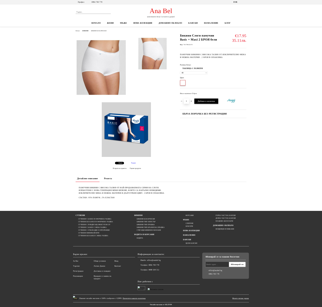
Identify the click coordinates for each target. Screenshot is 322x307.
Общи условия (100, 261)
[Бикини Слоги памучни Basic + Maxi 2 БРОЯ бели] (101, 67)
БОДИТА (140, 238)
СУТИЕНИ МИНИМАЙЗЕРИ (88, 233)
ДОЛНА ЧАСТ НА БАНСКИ (226, 218)
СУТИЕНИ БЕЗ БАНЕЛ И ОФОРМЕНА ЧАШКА (95, 222)
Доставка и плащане (102, 271)
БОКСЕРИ (189, 226)
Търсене (76, 266)
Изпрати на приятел (120, 168)
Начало (78, 30)
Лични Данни (99, 266)
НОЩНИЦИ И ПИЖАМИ (225, 229)
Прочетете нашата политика (134, 298)
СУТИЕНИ (80, 215)
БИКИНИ (85, 30)
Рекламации (78, 276)
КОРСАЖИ (190, 215)
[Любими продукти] (240, 11)
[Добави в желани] (244, 94)
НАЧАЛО (96, 23)
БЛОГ (228, 23)
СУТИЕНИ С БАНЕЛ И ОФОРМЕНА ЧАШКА (94, 219)
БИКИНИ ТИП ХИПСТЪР (146, 222)
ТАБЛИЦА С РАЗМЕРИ (192, 68)
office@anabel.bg (154, 260)
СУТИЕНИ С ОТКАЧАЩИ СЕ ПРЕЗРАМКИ (94, 230)
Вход (116, 261)
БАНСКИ (193, 23)
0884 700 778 (97, 2)
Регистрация (78, 271)
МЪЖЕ (123, 23)
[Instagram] (145, 275)
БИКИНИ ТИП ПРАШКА (146, 224)
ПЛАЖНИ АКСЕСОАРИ (224, 221)
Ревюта (108, 178)
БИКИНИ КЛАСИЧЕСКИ (99, 30)
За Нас (75, 261)
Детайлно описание (87, 178)
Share (120, 163)
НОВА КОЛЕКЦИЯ (142, 23)
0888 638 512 (154, 270)
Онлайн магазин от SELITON (161, 304)
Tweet (133, 163)
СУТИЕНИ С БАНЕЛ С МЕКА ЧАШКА (92, 227)
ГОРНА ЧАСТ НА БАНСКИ (226, 215)
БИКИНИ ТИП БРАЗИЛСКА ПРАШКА (151, 227)
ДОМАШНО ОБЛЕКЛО (170, 23)
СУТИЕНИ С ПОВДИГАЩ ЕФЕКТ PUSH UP (94, 224)
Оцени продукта (135, 168)
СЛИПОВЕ (189, 223)
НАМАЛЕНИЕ (211, 23)
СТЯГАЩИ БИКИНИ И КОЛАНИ (149, 230)
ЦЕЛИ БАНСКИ (191, 243)
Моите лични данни (240, 298)
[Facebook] (140, 275)
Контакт (117, 266)
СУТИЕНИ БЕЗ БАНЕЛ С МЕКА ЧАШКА (93, 236)
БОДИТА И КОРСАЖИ (144, 234)
